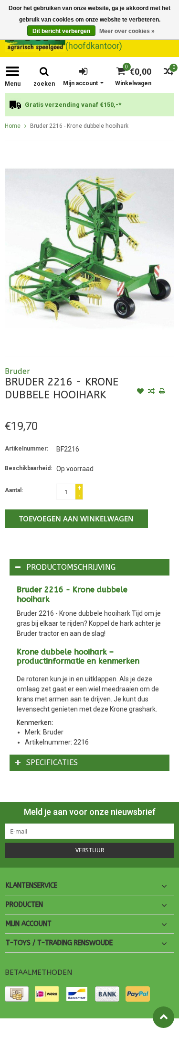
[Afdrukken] (162, 392)
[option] (89, 105)
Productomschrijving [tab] (71, 567)
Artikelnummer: (26, 448)
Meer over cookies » (127, 31)
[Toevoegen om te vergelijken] (151, 392)
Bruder (17, 371)
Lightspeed (19, 1038)
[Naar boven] (163, 1017)
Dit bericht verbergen (61, 31)
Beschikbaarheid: (28, 468)
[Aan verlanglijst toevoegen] (140, 392)
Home (13, 126)
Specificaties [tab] (52, 762)
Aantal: (14, 490)
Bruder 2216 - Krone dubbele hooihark (79, 126)
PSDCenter (111, 1030)
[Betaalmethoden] (17, 994)
